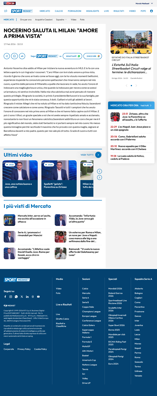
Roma (137, 357)
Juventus (139, 325)
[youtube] (38, 296)
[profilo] (151, 11)
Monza (138, 343)
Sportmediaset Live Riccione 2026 (117, 302)
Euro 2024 (113, 363)
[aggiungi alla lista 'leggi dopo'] (14, 56)
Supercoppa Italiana (88, 331)
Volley (85, 378)
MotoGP (86, 346)
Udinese (138, 371)
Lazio (137, 329)
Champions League (91, 311)
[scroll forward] (99, 177)
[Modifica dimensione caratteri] (22, 56)
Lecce (137, 334)
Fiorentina (139, 307)
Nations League (89, 364)
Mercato (86, 293)
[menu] (5, 11)
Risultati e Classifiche (61, 325)
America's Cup (89, 360)
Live (58, 314)
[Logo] (22, 11)
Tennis (85, 369)
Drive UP (86, 383)
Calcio (85, 288)
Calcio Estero (88, 325)
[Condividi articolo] (7, 56)
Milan (137, 339)
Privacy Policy (24, 349)
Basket (85, 355)
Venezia (138, 375)
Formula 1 (86, 337)
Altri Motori (87, 351)
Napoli (138, 348)
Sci (83, 373)
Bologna (139, 293)
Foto (58, 293)
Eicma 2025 (114, 329)
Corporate (9, 349)
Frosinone (139, 311)
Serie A (85, 297)
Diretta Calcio (62, 318)
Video (58, 288)
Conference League (91, 320)
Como (137, 302)
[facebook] (5, 296)
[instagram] (10, 296)
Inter (137, 320)
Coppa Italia (88, 307)
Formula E (87, 341)
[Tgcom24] (10, 3)
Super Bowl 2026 (116, 325)
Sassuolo (139, 362)
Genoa (138, 316)
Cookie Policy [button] (40, 349)
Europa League (89, 316)
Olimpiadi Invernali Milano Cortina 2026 (117, 318)
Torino (138, 366)
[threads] (32, 296)
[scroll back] (99, 171)
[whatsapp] (16, 296)
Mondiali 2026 (115, 288)
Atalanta (139, 288)
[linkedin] (27, 296)
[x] (21, 296)
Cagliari (138, 297)
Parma (138, 352)
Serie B (85, 302)
